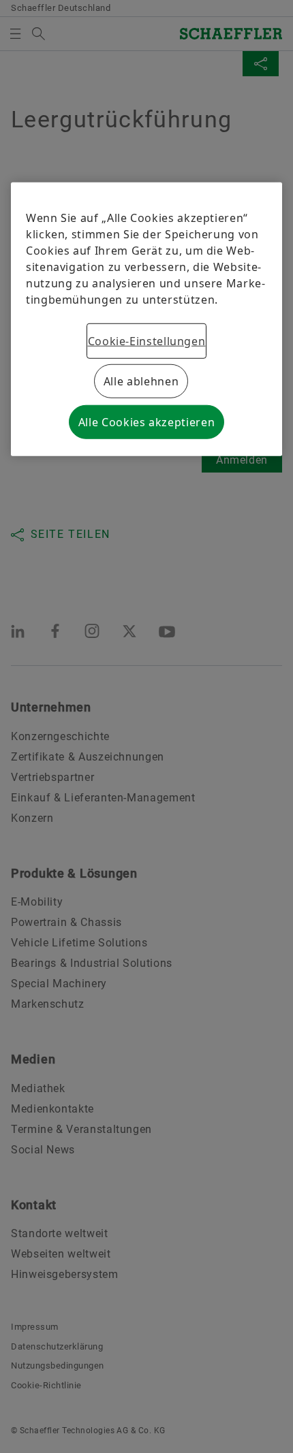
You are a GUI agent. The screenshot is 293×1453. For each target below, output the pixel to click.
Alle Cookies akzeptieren (146, 422)
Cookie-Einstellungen (147, 341)
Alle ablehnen (141, 381)
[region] (146, 319)
